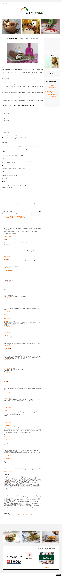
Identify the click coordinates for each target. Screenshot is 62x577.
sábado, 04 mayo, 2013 (7, 471)
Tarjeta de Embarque (52, 100)
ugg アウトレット (23, 514)
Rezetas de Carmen (52, 96)
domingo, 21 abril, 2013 (8, 236)
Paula (5, 239)
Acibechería (52, 85)
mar (4, 300)
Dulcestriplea (6, 375)
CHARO (5, 335)
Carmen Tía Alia (7, 425)
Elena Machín (6, 466)
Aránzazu (5, 259)
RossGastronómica (52, 98)
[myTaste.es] (47, 567)
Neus (5, 314)
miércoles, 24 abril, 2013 (8, 407)
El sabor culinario (52, 87)
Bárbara (5, 381)
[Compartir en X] (39, 211)
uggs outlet (6, 514)
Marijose (5, 329)
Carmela (5, 419)
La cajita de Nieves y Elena (8, 321)
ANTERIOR (40, 520)
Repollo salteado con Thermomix (22, 217)
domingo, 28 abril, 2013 (8, 463)
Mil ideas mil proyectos (52, 89)
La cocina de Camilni (7, 270)
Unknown (5, 227)
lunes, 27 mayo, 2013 (7, 510)
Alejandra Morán (7, 348)
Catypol (5, 410)
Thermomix (29, 41)
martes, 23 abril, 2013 (7, 378)
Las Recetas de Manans (8, 392)
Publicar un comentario (6, 517)
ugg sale (11, 514)
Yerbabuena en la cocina (52, 104)
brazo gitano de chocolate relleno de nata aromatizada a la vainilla (23, 77)
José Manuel (6, 362)
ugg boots (16, 514)
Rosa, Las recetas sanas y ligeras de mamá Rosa (12, 355)
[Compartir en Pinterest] (40, 211)
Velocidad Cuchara (52, 102)
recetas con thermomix (21, 41)
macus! (5, 248)
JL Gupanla (6, 307)
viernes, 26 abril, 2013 (7, 455)
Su (4, 341)
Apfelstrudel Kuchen (7, 458)
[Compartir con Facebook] (38, 211)
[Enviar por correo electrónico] (42, 211)
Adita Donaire (6, 404)
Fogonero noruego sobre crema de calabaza (8, 217)
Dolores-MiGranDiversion (8, 368)
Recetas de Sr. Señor (52, 94)
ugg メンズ (30, 514)
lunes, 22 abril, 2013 (7, 245)
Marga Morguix (6, 439)
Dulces (13, 41)
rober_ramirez (6, 264)
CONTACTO (5, 3)
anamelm (5, 284)
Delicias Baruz (6, 386)
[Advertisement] (48, 44)
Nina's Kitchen (6, 398)
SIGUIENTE (4, 520)
